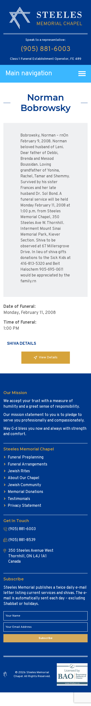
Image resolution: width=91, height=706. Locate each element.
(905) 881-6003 (45, 49)
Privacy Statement (24, 505)
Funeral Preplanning (25, 457)
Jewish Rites (19, 471)
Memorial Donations (25, 492)
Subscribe (45, 638)
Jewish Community (24, 485)
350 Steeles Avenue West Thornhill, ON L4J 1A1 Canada (30, 556)
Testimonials (19, 499)
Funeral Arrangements (27, 464)
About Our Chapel (23, 478)
